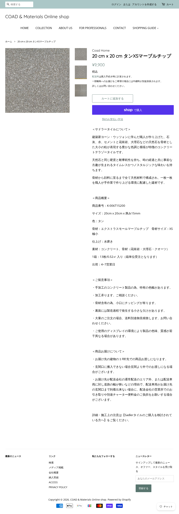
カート (170, 4)
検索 (51, 462)
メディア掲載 (56, 467)
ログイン (116, 4)
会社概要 (54, 472)
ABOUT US (65, 28)
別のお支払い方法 (112, 119)
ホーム (8, 41)
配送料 (95, 76)
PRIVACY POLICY (58, 487)
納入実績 (54, 477)
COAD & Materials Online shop (37, 16)
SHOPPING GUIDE (145, 28)
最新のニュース (13, 456)
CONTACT (119, 28)
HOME (24, 28)
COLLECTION (43, 28)
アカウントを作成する (144, 4)
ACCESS (53, 482)
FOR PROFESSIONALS (92, 28)
